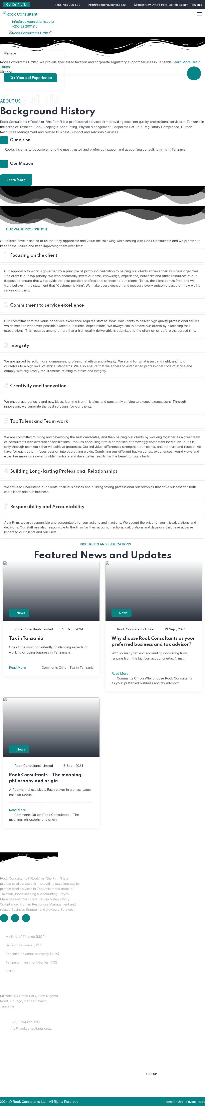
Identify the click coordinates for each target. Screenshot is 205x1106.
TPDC (10, 971)
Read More (18, 668)
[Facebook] (15, 918)
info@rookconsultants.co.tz (107, 5)
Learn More (182, 62)
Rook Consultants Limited (33, 629)
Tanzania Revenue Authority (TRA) (32, 954)
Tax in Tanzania (26, 638)
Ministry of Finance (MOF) (26, 937)
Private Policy (195, 1102)
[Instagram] (26, 918)
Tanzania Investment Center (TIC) (31, 962)
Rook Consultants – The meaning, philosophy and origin (46, 778)
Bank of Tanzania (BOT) (24, 945)
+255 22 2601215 (24, 26)
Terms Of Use (173, 1102)
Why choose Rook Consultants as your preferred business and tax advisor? (153, 641)
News (20, 613)
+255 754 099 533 (67, 5)
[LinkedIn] (4, 918)
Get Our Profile (16, 4)
